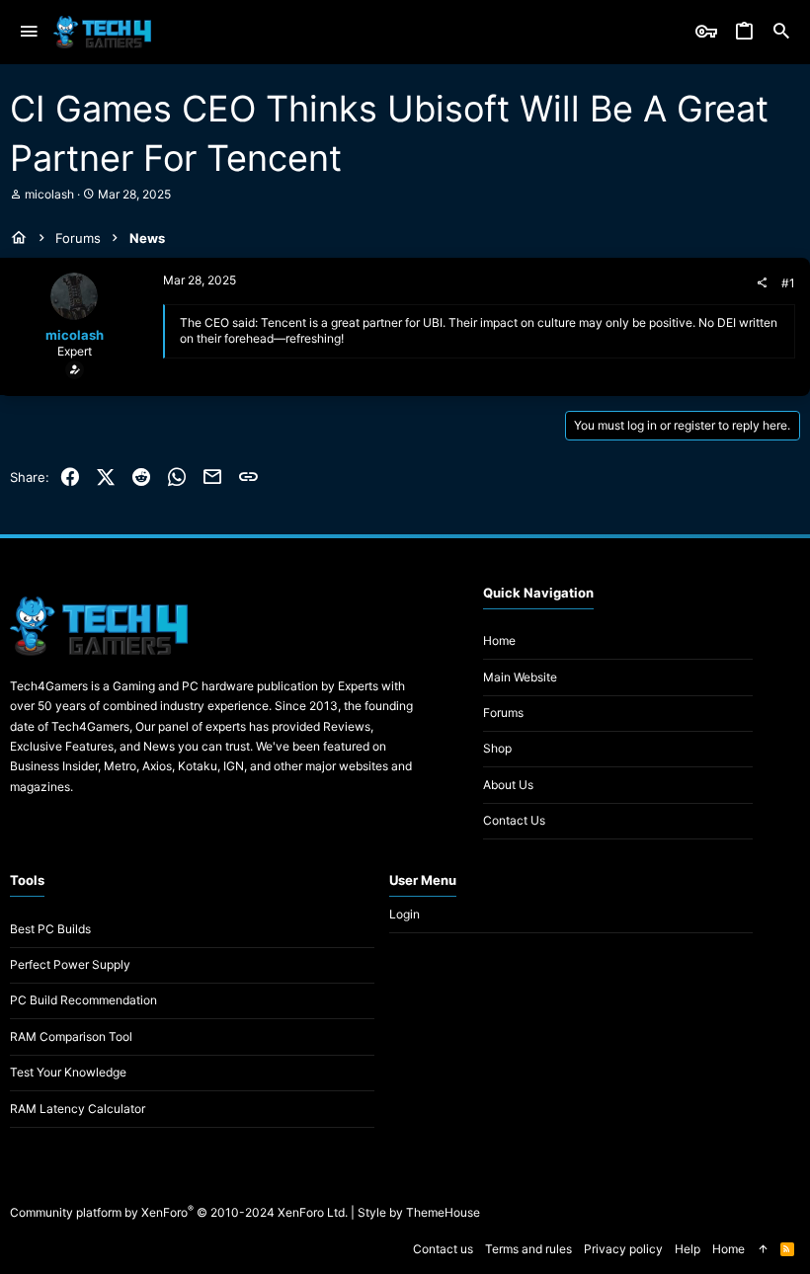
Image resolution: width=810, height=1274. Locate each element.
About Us (508, 784)
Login (404, 914)
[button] (29, 32)
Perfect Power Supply (70, 964)
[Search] (781, 32)
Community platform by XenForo (179, 1212)
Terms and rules (528, 1248)
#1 (788, 283)
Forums (503, 712)
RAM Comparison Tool (71, 1036)
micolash (49, 194)
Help (687, 1248)
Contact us (514, 820)
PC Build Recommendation (83, 1000)
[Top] (762, 1249)
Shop (497, 748)
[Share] (761, 283)
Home (499, 640)
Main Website (520, 677)
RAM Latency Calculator (77, 1108)
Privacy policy (623, 1248)
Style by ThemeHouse (419, 1212)
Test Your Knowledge (68, 1072)
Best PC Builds (50, 928)
